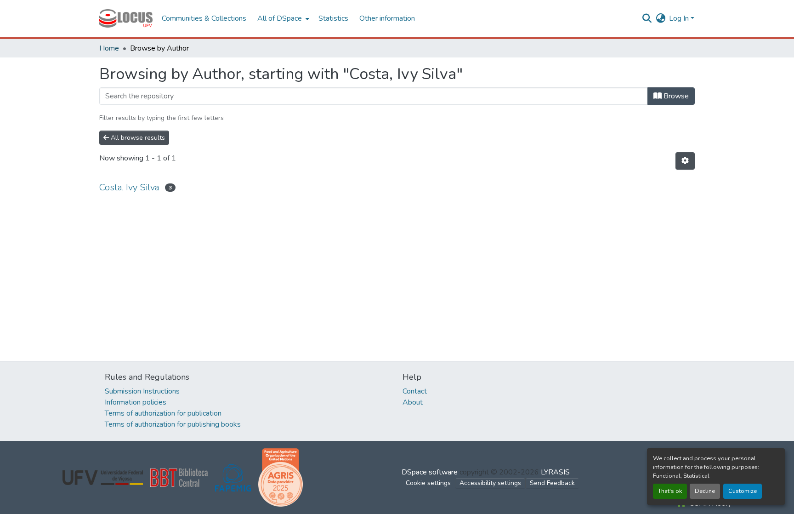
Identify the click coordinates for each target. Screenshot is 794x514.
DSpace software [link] (430, 472)
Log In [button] (680, 18)
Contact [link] (415, 391)
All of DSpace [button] (279, 18)
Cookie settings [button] (428, 483)
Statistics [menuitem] (333, 18)
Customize (742, 491)
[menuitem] (282, 18)
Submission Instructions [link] (142, 391)
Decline (705, 491)
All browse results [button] (137, 137)
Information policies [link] (135, 402)
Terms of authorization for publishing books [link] (173, 424)
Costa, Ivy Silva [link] (129, 187)
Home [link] (109, 48)
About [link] (413, 402)
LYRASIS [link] (555, 472)
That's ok (670, 491)
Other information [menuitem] (387, 18)
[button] (126, 18)
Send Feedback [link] (552, 483)
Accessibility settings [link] (490, 483)
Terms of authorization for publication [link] (163, 413)
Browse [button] (675, 96)
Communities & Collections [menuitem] (204, 18)
